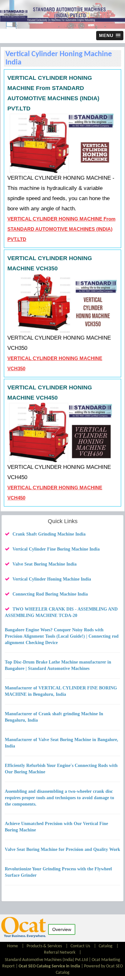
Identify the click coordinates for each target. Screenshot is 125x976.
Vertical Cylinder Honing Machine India (52, 579)
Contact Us (80, 946)
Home (13, 946)
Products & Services (44, 946)
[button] (109, 35)
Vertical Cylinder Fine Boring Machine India (56, 549)
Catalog (106, 946)
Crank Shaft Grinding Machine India (49, 534)
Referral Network (59, 952)
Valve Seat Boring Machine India (45, 564)
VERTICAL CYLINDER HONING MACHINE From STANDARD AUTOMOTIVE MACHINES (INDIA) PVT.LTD (61, 229)
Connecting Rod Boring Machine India (50, 594)
